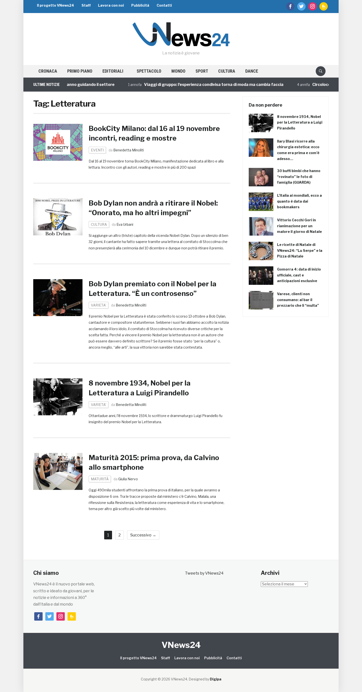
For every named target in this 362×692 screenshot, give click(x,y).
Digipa (215, 679)
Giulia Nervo (128, 479)
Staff (86, 5)
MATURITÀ (100, 479)
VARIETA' (98, 305)
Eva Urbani (124, 224)
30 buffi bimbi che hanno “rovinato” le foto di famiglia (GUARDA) (298, 177)
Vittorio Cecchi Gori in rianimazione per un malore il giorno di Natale (299, 226)
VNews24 (181, 645)
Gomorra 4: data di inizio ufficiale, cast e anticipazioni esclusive (299, 275)
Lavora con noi (111, 5)
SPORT (202, 71)
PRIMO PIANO (79, 71)
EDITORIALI (112, 71)
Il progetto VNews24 (55, 5)
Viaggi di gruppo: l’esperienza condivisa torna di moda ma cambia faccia (199, 84)
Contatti (164, 5)
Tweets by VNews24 (204, 573)
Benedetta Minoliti (128, 150)
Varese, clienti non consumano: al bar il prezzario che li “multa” (298, 300)
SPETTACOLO (149, 71)
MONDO (178, 71)
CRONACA (47, 71)
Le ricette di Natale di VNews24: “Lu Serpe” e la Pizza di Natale (299, 250)
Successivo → (143, 535)
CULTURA (226, 71)
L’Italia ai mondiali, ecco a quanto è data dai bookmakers (299, 201)
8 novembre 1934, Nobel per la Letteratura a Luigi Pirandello (299, 122)
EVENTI (97, 150)
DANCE (251, 71)
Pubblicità (140, 5)
